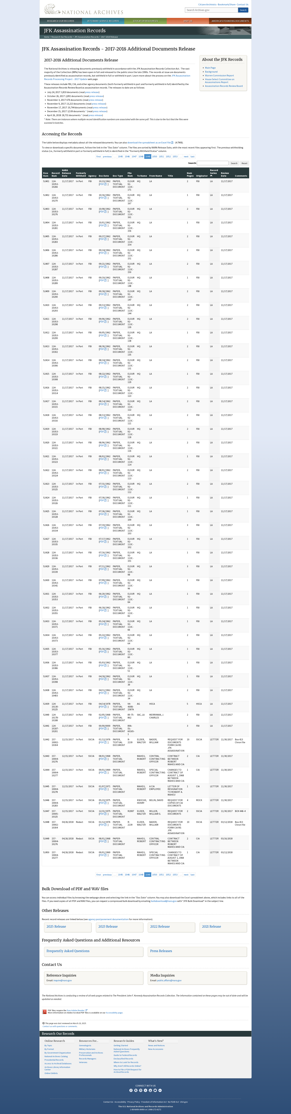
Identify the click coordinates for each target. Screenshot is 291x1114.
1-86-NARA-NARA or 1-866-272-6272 (145, 1109)
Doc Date (104, 175)
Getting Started (121, 1045)
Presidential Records (54, 1059)
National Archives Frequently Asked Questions (127, 1050)
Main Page (210, 67)
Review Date (225, 174)
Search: (192, 162)
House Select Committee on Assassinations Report (219, 81)
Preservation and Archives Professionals (91, 1053)
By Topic (48, 1045)
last (193, 156)
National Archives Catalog (56, 1056)
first (98, 156)
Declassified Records (123, 1058)
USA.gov (184, 1101)
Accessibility (120, 1101)
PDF (102, 184)
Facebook (131, 1090)
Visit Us (188, 20)
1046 (127, 156)
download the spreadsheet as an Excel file (149, 142)
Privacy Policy (133, 1101)
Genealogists (85, 1045)
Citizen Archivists (207, 4)
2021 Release (211, 926)
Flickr (160, 1090)
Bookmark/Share (227, 4)
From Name (155, 175)
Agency (92, 175)
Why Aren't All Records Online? (127, 1066)
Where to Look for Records (126, 1062)
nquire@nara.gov (63, 980)
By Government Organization (58, 1052)
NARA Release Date (66, 173)
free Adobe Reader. (76, 1010)
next (186, 156)
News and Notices (156, 1045)
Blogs (155, 1090)
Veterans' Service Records (103, 20)
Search (243, 10)
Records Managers (87, 1058)
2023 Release (108, 926)
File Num (130, 174)
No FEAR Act (173, 1101)
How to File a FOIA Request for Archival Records (127, 1070)
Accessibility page (114, 1012)
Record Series (214, 171)
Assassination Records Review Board (224, 85)
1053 (175, 156)
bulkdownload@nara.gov (164, 900)
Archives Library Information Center (57, 1068)
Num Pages (190, 174)
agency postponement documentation (108, 919)
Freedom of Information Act (154, 1101)
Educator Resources (145, 20)
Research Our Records (60, 20)
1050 (154, 156)
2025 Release (56, 926)
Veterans (83, 1062)
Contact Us (242, 4)
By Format (49, 1049)
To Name (142, 175)
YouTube (150, 1090)
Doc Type (118, 175)
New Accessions (155, 1049)
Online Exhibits (51, 1073)
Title (170, 175)
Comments (241, 175)
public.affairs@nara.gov (169, 980)
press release (92, 92)
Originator (202, 175)
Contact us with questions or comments (60, 1026)
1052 (168, 156)
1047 (134, 156)
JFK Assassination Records (86, 37)
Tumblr (145, 1090)
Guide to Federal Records (125, 1055)
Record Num (56, 174)
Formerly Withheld (81, 174)
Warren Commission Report (219, 75)
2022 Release (160, 926)
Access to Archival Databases (58, 1063)
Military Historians (87, 1049)
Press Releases (161, 951)
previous (107, 156)
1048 (141, 156)
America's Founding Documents (230, 20)
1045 (120, 156)
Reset (244, 163)
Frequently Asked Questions (68, 951)
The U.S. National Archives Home (83, 9)
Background (211, 71)
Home (46, 37)
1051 (161, 156)
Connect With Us (145, 1085)
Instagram (140, 1090)
